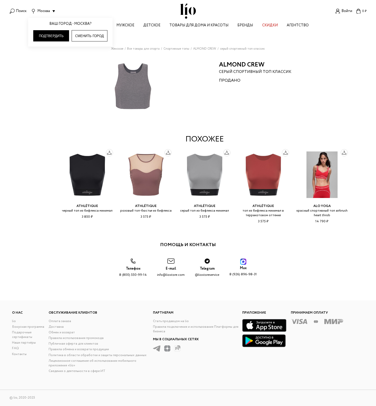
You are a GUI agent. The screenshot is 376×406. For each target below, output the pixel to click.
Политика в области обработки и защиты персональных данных (98, 355)
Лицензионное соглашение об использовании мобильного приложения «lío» (92, 363)
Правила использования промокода (76, 338)
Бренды (245, 26)
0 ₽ (364, 11)
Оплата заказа (60, 321)
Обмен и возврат (62, 332)
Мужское (125, 26)
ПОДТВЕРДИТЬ (51, 36)
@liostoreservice (207, 272)
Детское (151, 26)
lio (14, 321)
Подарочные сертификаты (22, 334)
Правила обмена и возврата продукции (79, 349)
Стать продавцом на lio (171, 321)
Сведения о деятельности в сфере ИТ (77, 371)
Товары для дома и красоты (198, 26)
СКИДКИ (270, 26)
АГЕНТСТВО (298, 26)
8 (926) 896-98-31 (243, 271)
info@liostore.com (171, 272)
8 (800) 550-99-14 (133, 272)
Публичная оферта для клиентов (73, 343)
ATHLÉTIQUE (87, 206)
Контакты (19, 354)
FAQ (15, 348)
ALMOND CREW (241, 64)
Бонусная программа (28, 326)
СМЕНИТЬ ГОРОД (89, 36)
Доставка (56, 326)
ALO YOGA (322, 206)
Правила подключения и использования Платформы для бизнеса (195, 329)
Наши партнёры (24, 342)
